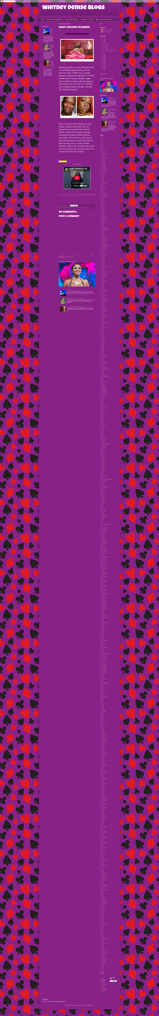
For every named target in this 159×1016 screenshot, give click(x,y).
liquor (102, 583)
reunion (102, 748)
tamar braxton (104, 874)
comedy (103, 314)
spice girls (103, 844)
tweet (102, 913)
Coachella (103, 307)
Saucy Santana (83, 207)
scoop (102, 793)
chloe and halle (104, 290)
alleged (102, 156)
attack (102, 181)
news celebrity (104, 664)
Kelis (102, 546)
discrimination (104, 356)
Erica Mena (103, 391)
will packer (103, 957)
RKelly (102, 756)
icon (102, 492)
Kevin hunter (104, 551)
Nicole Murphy (104, 671)
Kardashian (103, 539)
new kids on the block (105, 654)
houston (103, 484)
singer (102, 819)
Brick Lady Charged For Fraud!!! (109, 51)
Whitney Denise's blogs (107, 29)
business (103, 258)
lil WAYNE (103, 581)
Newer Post (61, 254)
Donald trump (104, 366)
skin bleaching (104, 827)
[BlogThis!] (72, 205)
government (103, 447)
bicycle (102, 203)
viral (102, 942)
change (102, 278)
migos (102, 623)
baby (102, 186)
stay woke (103, 852)
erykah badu (103, 395)
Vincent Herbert (104, 938)
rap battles (103, 724)
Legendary (103, 571)
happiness (103, 457)
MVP (102, 642)
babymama (103, 188)
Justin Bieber (104, 529)
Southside (103, 842)
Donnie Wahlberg (104, 368)
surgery (102, 862)
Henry (102, 465)
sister (102, 824)
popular (102, 704)
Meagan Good (104, 608)
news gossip (103, 666)
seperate (103, 802)
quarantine (103, 711)
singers (102, 820)
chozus (102, 292)
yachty (102, 968)
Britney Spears (104, 250)
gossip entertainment (105, 443)
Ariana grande (104, 171)
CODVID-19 (104, 310)
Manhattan (103, 597)
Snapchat (103, 835)
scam (102, 787)
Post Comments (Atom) (69, 257)
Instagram (103, 502)
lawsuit (102, 570)
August (104, 45)
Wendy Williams (104, 952)
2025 (103, 40)
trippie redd (103, 908)
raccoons (103, 716)
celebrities (103, 270)
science (102, 792)
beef (102, 191)
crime (102, 329)
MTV (102, 635)
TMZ (102, 893)
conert (102, 319)
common (103, 317)
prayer (102, 708)
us (101, 928)
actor (102, 142)
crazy (102, 326)
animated (103, 162)
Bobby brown (104, 221)
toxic (102, 896)
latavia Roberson (104, 568)
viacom (102, 935)
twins (102, 916)
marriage (103, 603)
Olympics (103, 679)
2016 (103, 65)
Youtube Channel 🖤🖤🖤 (103, 992)
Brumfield (103, 253)
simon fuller (103, 817)
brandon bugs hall (104, 230)
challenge (103, 277)
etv (102, 396)
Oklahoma (103, 677)
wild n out (88, 207)
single (102, 822)
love (102, 588)
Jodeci (102, 519)
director (102, 352)
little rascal (103, 585)
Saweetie (103, 785)
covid (102, 324)
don (102, 364)
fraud (102, 420)
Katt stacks (103, 543)
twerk (102, 915)
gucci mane (103, 453)
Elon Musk (103, 381)
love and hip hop (104, 590)
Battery (102, 189)
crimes (102, 331)
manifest (103, 598)
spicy (102, 846)
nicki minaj (103, 669)
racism (102, 718)
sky (102, 829)
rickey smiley (104, 755)
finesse (102, 415)
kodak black (103, 559)
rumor (102, 766)
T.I (102, 867)
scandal (102, 790)
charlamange (103, 280)
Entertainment (104, 390)
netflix (102, 649)
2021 (103, 56)
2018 (103, 61)
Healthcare (103, 464)
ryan (102, 770)
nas (102, 645)
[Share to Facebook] (75, 205)
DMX (102, 359)
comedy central (104, 315)
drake (102, 371)
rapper (102, 728)
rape (102, 726)
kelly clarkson (104, 548)
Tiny (102, 891)
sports (102, 851)
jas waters (103, 511)
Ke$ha (102, 544)
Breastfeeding (104, 243)
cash (102, 268)
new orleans (103, 659)
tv (101, 910)
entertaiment (103, 388)
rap (76, 207)
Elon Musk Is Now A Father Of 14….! (74, 290)
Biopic (102, 208)
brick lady (103, 248)
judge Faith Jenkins (105, 524)
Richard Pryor (104, 753)
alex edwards (104, 154)
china (102, 287)
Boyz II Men (103, 228)
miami (102, 620)
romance (103, 763)
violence (103, 940)
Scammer (103, 788)
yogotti (102, 972)
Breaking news (104, 240)
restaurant (103, 745)
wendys (103, 953)
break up (103, 235)
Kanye (102, 538)
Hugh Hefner (104, 485)
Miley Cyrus (103, 625)
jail (102, 507)
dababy (102, 336)
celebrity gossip (104, 273)
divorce (102, 357)
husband (103, 489)
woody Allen (103, 960)
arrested (103, 172)
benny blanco (104, 193)
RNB (102, 758)
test (102, 881)
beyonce (103, 198)
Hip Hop (103, 469)
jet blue (102, 517)
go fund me (103, 438)
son (102, 841)
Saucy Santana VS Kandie (108, 49)
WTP (102, 967)
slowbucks (103, 832)
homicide (103, 477)
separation (103, 800)
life (102, 578)
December (105, 43)
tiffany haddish (104, 889)
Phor (102, 691)
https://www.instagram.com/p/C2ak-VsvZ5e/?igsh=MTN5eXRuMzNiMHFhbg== (77, 194)
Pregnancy (103, 709)
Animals (103, 161)
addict (102, 145)
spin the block (104, 847)
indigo (102, 499)
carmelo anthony (104, 267)
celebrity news (104, 275)
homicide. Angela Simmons (106, 479)
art (101, 174)
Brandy (102, 231)
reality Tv (103, 729)
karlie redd (103, 541)
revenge (103, 750)
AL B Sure (103, 150)
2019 (103, 60)
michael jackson (104, 622)
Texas (102, 883)
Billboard (103, 206)
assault (102, 177)
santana (78, 207)
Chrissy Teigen (104, 299)
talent (102, 871)
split (102, 849)
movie (102, 632)
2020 (103, 58)
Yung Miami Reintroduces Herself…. (68, 261)
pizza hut (103, 694)
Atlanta (102, 179)
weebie (102, 950)
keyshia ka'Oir (104, 553)
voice (102, 947)
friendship (103, 425)
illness (102, 495)
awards (102, 184)
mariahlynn (103, 600)
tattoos (102, 876)
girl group (103, 435)
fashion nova (103, 406)
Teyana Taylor (104, 884)
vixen (102, 945)
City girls (103, 304)
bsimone (103, 257)
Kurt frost (103, 561)
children (103, 285)
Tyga (102, 920)
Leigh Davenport (104, 573)
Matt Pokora (103, 605)
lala (102, 564)
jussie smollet (104, 528)
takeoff (102, 869)
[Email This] (71, 205)
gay (102, 433)
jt (101, 522)
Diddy (102, 351)
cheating (103, 282)
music (102, 639)
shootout (103, 814)
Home (42, 19)
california (103, 260)
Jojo (102, 521)
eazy (102, 378)
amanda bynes (104, 157)
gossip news (103, 445)
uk (101, 921)
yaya (102, 970)
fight (102, 411)
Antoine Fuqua (104, 169)
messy (74, 207)
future (102, 432)
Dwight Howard (104, 376)
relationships (103, 740)
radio (102, 719)
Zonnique (103, 973)
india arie (103, 497)
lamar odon (103, 566)
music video (103, 640)
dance (102, 341)
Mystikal (103, 644)
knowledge (103, 558)
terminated (103, 879)
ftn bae (102, 426)
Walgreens (103, 948)
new (102, 650)
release (102, 741)
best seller (103, 194)
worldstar (103, 962)
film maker (103, 413)
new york (103, 660)
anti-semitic (103, 167)
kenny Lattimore (104, 549)
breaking (103, 238)
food (102, 418)
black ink (103, 214)
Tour (102, 894)
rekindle (103, 736)
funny (102, 430)
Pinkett (102, 692)
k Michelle (103, 533)
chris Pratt (103, 295)
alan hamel (103, 152)
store (102, 856)
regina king (103, 735)
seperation (103, 804)
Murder (102, 637)
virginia (102, 943)
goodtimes (103, 440)
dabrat (102, 337)
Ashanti (103, 176)
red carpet (103, 733)
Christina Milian (104, 300)
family (102, 400)
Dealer (102, 346)
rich (102, 751)
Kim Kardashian (104, 556)
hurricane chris (104, 487)
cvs (102, 334)
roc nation (103, 761)
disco (102, 354)
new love (103, 655)
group (102, 448)
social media (103, 837)
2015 (103, 67)
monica (102, 630)
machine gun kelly (105, 593)
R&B (102, 714)
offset (102, 676)
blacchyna (103, 211)
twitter (102, 918)
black (102, 213)
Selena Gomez (104, 798)
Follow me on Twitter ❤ (87, 19)
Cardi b (102, 263)
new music (103, 657)
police (102, 699)
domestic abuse (104, 363)
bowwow (103, 226)
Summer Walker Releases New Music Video (75, 298)
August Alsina (104, 182)
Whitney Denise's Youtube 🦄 (103, 19)
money (102, 628)
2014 (103, 69)
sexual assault (104, 807)
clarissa (102, 305)
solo (102, 839)
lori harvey (103, 586)
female (102, 410)
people (102, 689)
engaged (103, 384)
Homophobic (104, 480)
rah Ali (102, 721)
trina (102, 906)
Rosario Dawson (104, 765)
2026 (103, 38)
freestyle (64, 207)
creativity (103, 327)
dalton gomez (104, 339)
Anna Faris (103, 164)
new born (103, 652)
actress (102, 144)
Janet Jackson (104, 509)
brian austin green (104, 245)
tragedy (102, 898)
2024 (103, 42)
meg (102, 613)
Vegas (102, 931)
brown (102, 251)
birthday (103, 209)
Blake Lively (103, 218)
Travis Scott (103, 903)
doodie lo (103, 369)
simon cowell (104, 815)
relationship (103, 738)
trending (103, 904)
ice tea (102, 490)
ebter (102, 379)
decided (102, 349)
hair (102, 455)
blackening (103, 216)
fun (102, 428)
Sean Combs (103, 795)
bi (101, 199)
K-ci (102, 534)
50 (101, 139)
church (102, 302)
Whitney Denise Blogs (73, 8)
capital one (103, 262)
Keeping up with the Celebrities (54, 19)
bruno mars (103, 255)
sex (102, 805)
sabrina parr (103, 773)
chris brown (103, 294)
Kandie (70, 207)
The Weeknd (103, 886)
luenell (102, 591)
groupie (102, 450)
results (102, 746)
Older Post (93, 254)
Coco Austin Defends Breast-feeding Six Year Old (77, 306)
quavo (102, 713)
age (102, 147)
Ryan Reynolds (104, 772)
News (102, 662)
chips (102, 288)
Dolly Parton (103, 361)
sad (102, 775)
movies (102, 634)
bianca (102, 201)
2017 (103, 63)
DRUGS (103, 374)
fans (102, 403)
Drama (102, 373)
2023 (103, 54)
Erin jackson (103, 393)
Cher (102, 283)
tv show (103, 911)
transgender (103, 899)
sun (102, 861)
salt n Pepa (103, 778)
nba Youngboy (104, 647)
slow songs (103, 830)
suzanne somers (104, 866)
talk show (103, 873)
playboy (103, 697)
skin (102, 825)
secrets (102, 797)
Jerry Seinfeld (104, 516)
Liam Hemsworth (104, 576)
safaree (102, 777)
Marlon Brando (104, 602)
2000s (102, 137)
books (102, 223)
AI (102, 149)
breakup (103, 241)
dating (102, 344)
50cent (102, 140)
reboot (102, 731)
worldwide (103, 963)
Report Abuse (103, 73)
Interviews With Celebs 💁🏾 (72, 19)
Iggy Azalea (103, 494)
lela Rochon (103, 575)
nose (102, 674)
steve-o (102, 854)
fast (102, 408)
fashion (102, 405)
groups (102, 452)
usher (102, 930)
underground (103, 923)
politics (102, 701)
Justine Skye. (104, 531)
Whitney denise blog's (107, 31)
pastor (102, 686)
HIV (102, 474)
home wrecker (104, 475)
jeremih (102, 514)
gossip (102, 442)
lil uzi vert (103, 580)
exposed (103, 398)
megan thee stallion (105, 617)
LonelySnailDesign (81, 1005)
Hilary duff (103, 467)
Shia (102, 812)
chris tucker (103, 297)
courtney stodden (104, 322)
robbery (103, 760)
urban (102, 926)
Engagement (103, 386)
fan (102, 401)
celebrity (103, 272)
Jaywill (67, 207)
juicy (102, 526)
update (102, 925)
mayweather (103, 607)
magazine (103, 595)
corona (102, 320)
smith (102, 834)
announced (103, 166)
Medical (103, 612)
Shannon (103, 810)
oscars (102, 681)
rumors (102, 768)
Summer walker (104, 859)
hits (102, 472)
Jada (102, 506)
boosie (102, 225)
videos (102, 937)
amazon (102, 159)
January (104, 47)
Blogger (103, 219)
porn (102, 706)
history (102, 470)
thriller (102, 888)
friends (102, 423)
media (102, 610)
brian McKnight (104, 246)
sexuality (103, 809)
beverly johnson (104, 196)
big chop (103, 204)
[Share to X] (74, 205)
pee (102, 687)
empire (102, 383)
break (102, 233)
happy (102, 459)
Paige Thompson (104, 682)
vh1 (102, 933)
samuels (103, 780)
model (102, 627)
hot (102, 482)
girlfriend (103, 437)
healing (102, 460)
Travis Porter (104, 901)
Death (102, 347)
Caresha (103, 265)
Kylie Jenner (103, 563)
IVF (102, 504)
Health (102, 462)
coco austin (103, 309)
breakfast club (104, 236)
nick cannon (103, 667)
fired (102, 416)
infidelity (103, 501)
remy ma (103, 743)
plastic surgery (104, 696)
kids (102, 554)
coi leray (103, 312)
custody (103, 332)
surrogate (103, 864)
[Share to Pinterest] (77, 205)
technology (103, 878)
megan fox (103, 615)
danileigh (103, 342)
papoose (103, 684)
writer (102, 965)
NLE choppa (103, 672)
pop (102, 703)
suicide (102, 857)
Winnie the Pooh (104, 958)
